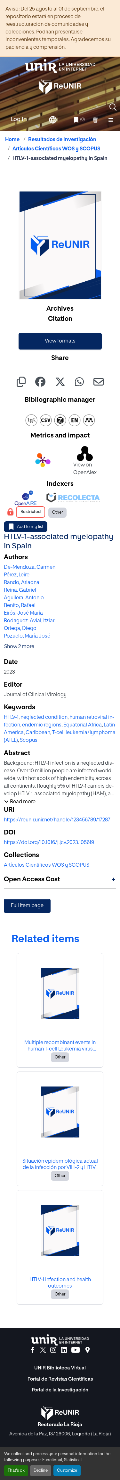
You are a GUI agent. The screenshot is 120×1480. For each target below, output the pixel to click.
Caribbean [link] (38, 732)
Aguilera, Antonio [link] (24, 598)
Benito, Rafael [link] (20, 605)
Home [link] (12, 139)
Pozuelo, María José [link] (27, 636)
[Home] (60, 66)
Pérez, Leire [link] (16, 575)
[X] (43, 1350)
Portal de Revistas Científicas (60, 1379)
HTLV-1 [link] (11, 717)
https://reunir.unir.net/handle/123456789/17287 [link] (57, 820)
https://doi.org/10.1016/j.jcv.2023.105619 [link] (49, 842)
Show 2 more (19, 646)
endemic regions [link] (41, 725)
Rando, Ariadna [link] (21, 582)
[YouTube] (75, 1350)
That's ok (16, 1471)
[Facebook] (32, 1350)
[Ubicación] (87, 1350)
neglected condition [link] (44, 717)
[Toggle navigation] (111, 120)
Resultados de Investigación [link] (62, 139)
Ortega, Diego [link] (20, 628)
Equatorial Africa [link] (82, 725)
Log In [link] (19, 119)
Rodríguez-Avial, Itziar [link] (29, 621)
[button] (113, 107)
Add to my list (30, 527)
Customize (67, 1471)
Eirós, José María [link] (23, 613)
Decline (41, 1471)
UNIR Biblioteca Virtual (60, 1368)
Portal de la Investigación (60, 1390)
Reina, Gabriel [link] (20, 590)
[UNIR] (60, 1340)
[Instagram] (53, 1350)
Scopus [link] (28, 740)
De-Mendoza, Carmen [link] (29, 567)
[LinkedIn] (64, 1350)
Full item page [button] (27, 905)
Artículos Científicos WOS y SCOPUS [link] (56, 149)
